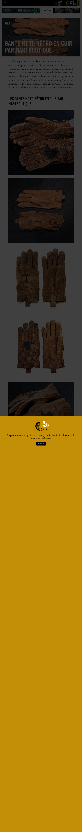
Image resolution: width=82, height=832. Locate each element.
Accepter (41, 444)
